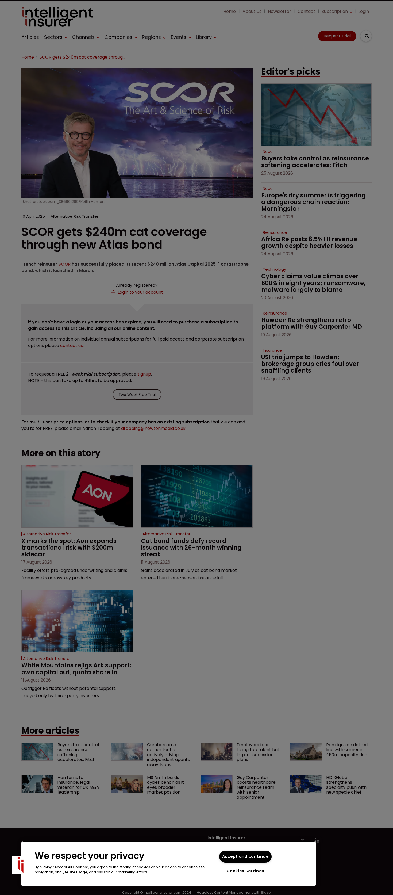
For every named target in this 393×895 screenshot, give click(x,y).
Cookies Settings (245, 871)
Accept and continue (245, 856)
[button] (20, 865)
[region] (168, 863)
